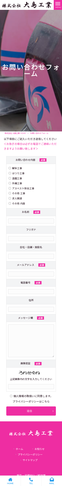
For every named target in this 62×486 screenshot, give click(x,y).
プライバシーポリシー (30, 454)
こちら (46, 401)
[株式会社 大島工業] (27, 4)
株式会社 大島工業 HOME (15, 133)
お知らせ (39, 449)
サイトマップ (30, 460)
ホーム (19, 449)
